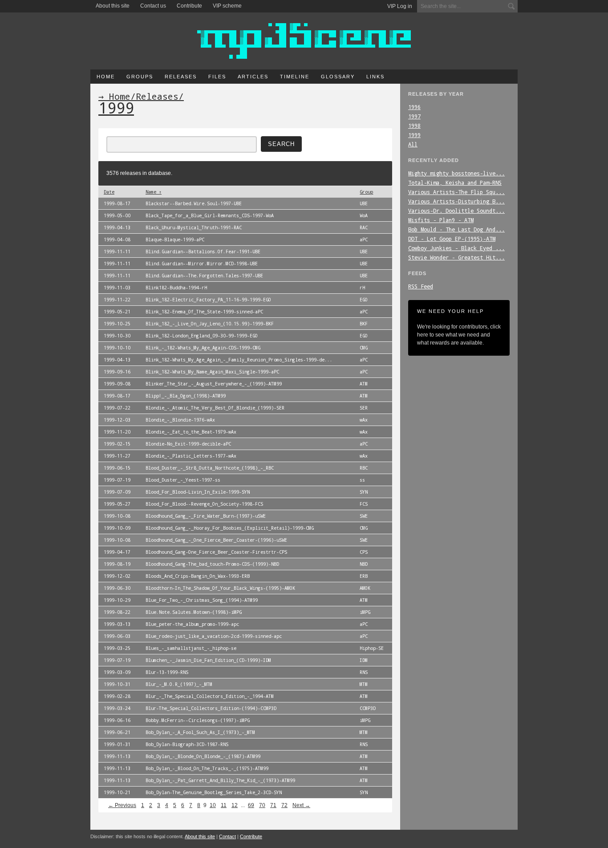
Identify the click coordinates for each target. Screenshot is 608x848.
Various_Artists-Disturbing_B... (456, 201)
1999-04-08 (117, 239)
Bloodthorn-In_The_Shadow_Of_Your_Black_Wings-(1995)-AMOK (220, 588)
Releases (181, 76)
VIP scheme (227, 6)
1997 (414, 116)
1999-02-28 (117, 696)
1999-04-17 (117, 552)
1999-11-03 (117, 287)
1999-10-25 (117, 324)
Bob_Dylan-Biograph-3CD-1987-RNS (187, 744)
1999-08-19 (117, 564)
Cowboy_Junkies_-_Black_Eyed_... (456, 248)
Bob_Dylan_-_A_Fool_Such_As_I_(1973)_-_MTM (200, 732)
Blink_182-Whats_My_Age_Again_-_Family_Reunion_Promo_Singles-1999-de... (239, 360)
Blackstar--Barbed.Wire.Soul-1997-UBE (194, 203)
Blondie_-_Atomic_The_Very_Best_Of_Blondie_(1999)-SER (215, 408)
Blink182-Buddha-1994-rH (176, 287)
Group (366, 192)
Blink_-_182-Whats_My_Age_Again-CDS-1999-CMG (203, 348)
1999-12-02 (117, 576)
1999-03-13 (117, 624)
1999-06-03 (117, 636)
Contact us (153, 6)
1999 (414, 134)
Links (375, 76)
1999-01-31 (117, 744)
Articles (253, 76)
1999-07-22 (117, 408)
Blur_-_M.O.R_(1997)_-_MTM (179, 684)
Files (217, 76)
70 (262, 805)
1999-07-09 (117, 492)
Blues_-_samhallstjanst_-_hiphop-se (191, 648)
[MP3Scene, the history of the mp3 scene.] (304, 41)
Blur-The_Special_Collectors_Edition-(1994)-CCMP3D (211, 708)
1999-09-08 (117, 384)
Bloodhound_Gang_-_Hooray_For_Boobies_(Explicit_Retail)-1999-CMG (230, 528)
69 (251, 805)
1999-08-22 (117, 612)
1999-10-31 (117, 684)
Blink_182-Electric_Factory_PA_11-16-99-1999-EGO (208, 299)
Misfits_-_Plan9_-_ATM (441, 219)
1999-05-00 (117, 215)
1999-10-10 (117, 348)
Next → (301, 805)
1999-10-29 (117, 600)
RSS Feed (420, 286)
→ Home (114, 96)
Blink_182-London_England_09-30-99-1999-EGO (202, 336)
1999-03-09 (117, 672)
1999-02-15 (117, 444)
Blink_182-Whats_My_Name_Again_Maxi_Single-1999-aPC (212, 372)
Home (106, 76)
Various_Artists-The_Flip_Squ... (456, 191)
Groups (139, 76)
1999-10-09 (117, 528)
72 (284, 805)
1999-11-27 (117, 456)
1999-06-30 (117, 588)
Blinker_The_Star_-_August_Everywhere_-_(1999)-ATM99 (214, 384)
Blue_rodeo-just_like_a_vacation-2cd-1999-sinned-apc (214, 636)
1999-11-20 (117, 432)
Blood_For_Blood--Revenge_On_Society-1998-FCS (204, 504)
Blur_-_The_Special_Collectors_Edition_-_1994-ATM (210, 696)
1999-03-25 (117, 648)
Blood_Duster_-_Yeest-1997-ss (183, 480)
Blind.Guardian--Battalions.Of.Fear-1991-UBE (203, 251)
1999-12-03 (117, 420)
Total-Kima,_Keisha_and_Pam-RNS (455, 182)
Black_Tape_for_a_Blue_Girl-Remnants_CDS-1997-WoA (210, 215)
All (412, 144)
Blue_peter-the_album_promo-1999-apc (192, 624)
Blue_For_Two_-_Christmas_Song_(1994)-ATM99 (202, 600)
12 (234, 805)
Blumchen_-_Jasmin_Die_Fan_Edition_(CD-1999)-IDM (208, 660)
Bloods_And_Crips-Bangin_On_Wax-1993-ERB (198, 576)
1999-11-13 (117, 756)
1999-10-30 (117, 336)
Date (109, 192)
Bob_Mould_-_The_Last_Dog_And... (456, 229)
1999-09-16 (117, 372)
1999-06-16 (117, 720)
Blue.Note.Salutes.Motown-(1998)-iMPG (194, 612)
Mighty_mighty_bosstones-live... (456, 173)
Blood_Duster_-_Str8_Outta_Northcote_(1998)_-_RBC (210, 468)
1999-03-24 (117, 708)
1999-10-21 (117, 792)
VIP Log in (399, 6)
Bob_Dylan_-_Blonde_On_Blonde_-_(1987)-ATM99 (203, 756)
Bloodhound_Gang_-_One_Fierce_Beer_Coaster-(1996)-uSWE (216, 540)
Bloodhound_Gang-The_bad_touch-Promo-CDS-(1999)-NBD (212, 564)
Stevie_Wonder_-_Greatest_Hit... (456, 257)
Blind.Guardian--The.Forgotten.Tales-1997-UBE (204, 275)
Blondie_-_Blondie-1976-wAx (180, 420)
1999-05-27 (117, 504)
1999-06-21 (117, 732)
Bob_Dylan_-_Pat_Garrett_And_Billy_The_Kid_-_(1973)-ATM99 (220, 780)
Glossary (338, 76)
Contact (227, 836)
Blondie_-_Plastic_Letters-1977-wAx (191, 456)
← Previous (122, 805)
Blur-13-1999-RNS (167, 672)
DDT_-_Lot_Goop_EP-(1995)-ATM (451, 238)
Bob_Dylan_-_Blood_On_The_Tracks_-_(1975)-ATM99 (207, 768)
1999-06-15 (117, 468)
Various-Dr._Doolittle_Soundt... (456, 210)
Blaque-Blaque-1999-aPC (175, 239)
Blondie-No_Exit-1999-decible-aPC (188, 444)
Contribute (189, 6)
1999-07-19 (117, 480)
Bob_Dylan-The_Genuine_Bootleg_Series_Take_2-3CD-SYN (214, 792)
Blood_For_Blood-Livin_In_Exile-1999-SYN (198, 492)
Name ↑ (154, 192)
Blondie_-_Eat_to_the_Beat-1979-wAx (191, 432)
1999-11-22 (117, 299)
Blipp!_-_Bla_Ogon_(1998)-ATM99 (186, 396)
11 (224, 805)
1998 (414, 125)
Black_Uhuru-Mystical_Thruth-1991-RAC (194, 227)
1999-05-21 (117, 311)
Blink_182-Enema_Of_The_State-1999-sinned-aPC (204, 311)
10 (213, 805)
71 (273, 805)
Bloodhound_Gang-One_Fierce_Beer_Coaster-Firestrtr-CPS (216, 552)
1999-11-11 (117, 251)
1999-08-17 (117, 203)
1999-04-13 (117, 227)
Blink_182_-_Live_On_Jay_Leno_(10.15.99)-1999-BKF (210, 324)
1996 (414, 106)
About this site (113, 6)
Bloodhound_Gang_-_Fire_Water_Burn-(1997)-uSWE (206, 516)
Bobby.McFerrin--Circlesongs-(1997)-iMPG (198, 720)
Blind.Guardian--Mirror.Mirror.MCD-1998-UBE (202, 263)
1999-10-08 (117, 516)
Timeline (294, 76)
